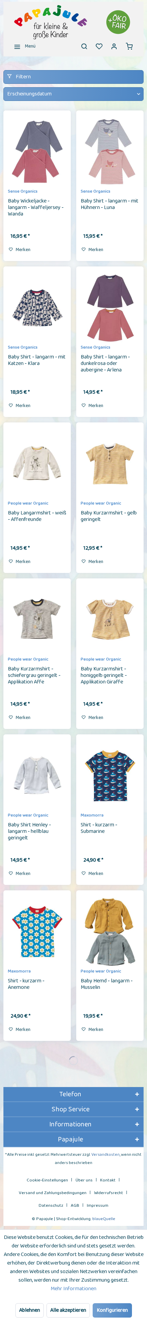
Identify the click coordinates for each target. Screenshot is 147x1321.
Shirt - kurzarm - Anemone (26, 985)
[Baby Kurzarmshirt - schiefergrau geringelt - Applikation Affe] (37, 620)
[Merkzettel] (99, 46)
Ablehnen (29, 1310)
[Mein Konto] (114, 46)
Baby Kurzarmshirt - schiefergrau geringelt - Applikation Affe (34, 676)
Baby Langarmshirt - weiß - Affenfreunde (37, 517)
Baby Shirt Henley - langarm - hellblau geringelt (29, 832)
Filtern (23, 77)
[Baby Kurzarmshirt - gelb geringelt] (110, 464)
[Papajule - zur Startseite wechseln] (73, 22)
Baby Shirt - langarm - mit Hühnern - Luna (109, 205)
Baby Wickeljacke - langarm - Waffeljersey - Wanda (36, 208)
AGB (75, 1205)
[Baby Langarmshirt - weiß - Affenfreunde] (37, 464)
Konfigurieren (112, 1310)
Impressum (97, 1205)
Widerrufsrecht (108, 1192)
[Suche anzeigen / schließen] (84, 46)
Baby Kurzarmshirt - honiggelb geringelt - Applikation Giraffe (104, 676)
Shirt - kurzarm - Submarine (99, 829)
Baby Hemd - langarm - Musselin (107, 985)
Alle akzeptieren (68, 1310)
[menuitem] (23, 46)
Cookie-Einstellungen (47, 1180)
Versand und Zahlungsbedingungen (52, 1192)
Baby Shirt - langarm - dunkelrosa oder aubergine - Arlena (105, 364)
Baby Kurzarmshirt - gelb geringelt (109, 517)
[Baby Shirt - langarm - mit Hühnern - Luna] (110, 152)
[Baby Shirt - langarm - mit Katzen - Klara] (37, 308)
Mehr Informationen (73, 1288)
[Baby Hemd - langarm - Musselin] (110, 932)
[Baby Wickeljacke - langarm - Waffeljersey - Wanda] (37, 152)
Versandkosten (105, 1154)
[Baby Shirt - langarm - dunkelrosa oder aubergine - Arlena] (110, 308)
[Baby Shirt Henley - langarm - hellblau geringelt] (37, 776)
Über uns (84, 1180)
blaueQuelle (103, 1218)
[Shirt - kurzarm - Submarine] (110, 776)
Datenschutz (51, 1205)
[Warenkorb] (129, 46)
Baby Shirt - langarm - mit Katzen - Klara (37, 361)
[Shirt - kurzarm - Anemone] (37, 932)
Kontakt (108, 1180)
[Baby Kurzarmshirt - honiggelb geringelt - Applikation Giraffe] (110, 620)
